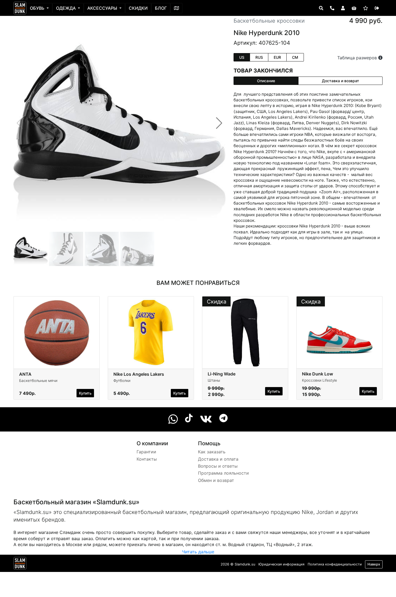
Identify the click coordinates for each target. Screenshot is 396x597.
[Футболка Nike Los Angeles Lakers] (151, 332)
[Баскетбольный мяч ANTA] (56, 332)
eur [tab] (277, 57)
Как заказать (211, 451)
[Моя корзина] (354, 8)
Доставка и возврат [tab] (340, 80)
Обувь (38, 8)
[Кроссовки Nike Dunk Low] (339, 332)
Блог (161, 8)
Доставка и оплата (218, 459)
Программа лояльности (223, 473)
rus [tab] (259, 57)
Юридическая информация (281, 564)
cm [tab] (295, 57)
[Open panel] (321, 8)
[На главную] (19, 8)
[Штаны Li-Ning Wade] (245, 332)
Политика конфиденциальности (335, 564)
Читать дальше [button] (198, 551)
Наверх (373, 564)
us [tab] (241, 57)
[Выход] (377, 8)
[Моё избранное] (365, 8)
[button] (219, 123)
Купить (85, 393)
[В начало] (19, 564)
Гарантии (146, 451)
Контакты (147, 459)
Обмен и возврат (216, 480)
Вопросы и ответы (218, 466)
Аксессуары (102, 8)
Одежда (66, 8)
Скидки (138, 8)
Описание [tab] (266, 80)
